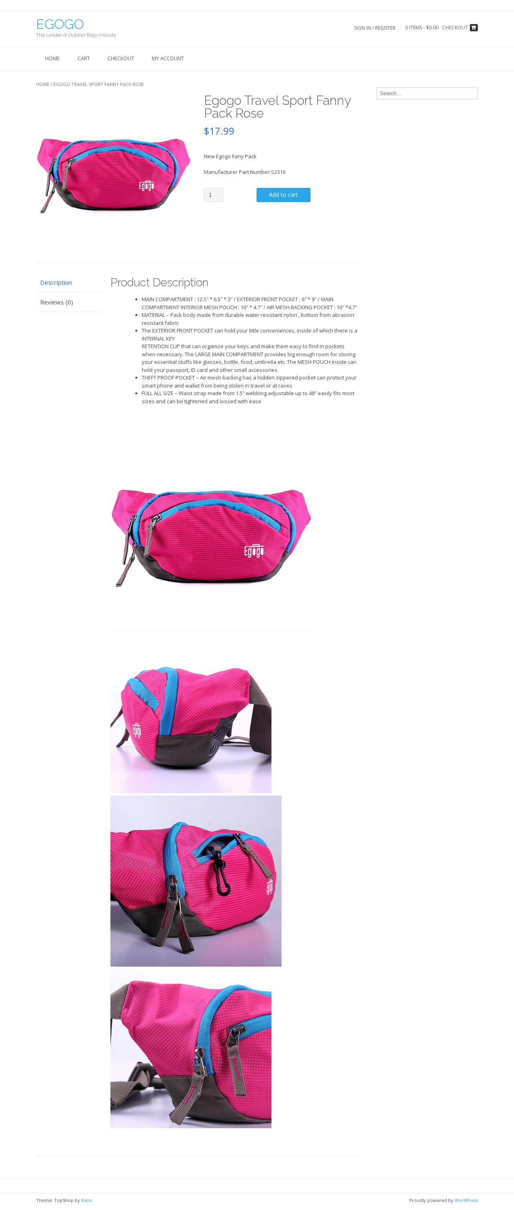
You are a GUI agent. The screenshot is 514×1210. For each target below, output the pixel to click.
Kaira (86, 1200)
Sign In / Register (375, 28)
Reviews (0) (56, 302)
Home (52, 58)
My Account (168, 58)
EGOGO (60, 24)
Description (56, 282)
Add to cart (283, 194)
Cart (84, 58)
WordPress (466, 1200)
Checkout (121, 58)
